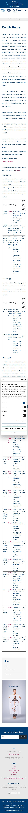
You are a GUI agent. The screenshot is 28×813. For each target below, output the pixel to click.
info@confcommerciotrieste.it (14, 752)
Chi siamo (14, 766)
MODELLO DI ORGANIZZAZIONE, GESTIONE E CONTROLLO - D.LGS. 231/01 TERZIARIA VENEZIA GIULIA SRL (14, 777)
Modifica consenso (7, 161)
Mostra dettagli (20, 421)
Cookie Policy (14, 774)
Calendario (8, 674)
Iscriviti (23, 736)
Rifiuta (14, 432)
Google (10, 523)
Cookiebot (18, 170)
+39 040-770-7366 (21, 807)
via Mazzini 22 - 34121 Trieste (14, 3)
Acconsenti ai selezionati (14, 428)
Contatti (14, 768)
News (7, 666)
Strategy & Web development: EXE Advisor (14, 810)
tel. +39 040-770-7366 (14, 754)
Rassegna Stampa (10, 670)
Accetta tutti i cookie (14, 425)
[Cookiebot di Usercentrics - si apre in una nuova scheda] (20, 379)
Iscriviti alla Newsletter (14, 770)
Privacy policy (14, 772)
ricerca (14, 1)
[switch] (24, 407)
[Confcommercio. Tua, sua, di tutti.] (14, 701)
